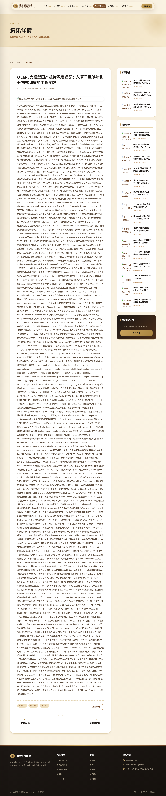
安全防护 (60, 774)
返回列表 (96, 707)
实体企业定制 (62, 769)
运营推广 (44, 706)
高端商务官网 (62, 760)
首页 (47, 6)
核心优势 (87, 6)
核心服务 (59, 6)
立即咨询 (136, 333)
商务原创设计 (62, 765)
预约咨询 (147, 6)
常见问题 (144, 792)
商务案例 (73, 6)
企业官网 (33, 706)
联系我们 (127, 6)
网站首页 (93, 760)
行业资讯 (100, 6)
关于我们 (113, 6)
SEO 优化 (60, 778)
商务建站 (22, 706)
